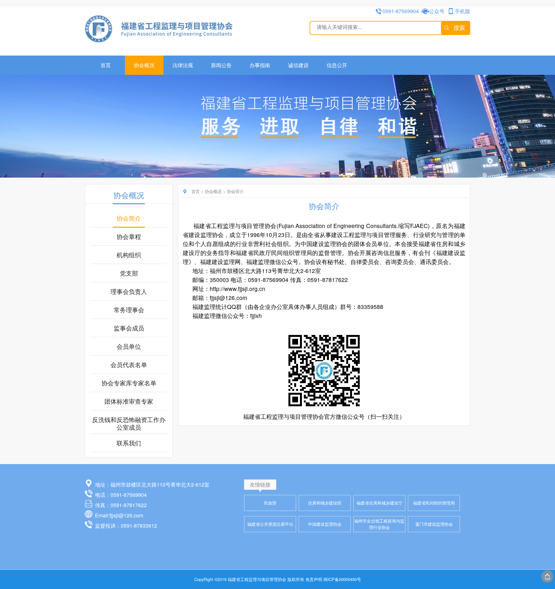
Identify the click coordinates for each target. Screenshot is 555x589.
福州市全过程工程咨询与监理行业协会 (379, 524)
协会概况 (144, 65)
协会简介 (129, 218)
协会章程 (129, 236)
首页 (106, 65)
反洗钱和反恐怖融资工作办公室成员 (128, 423)
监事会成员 (129, 328)
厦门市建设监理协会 (434, 524)
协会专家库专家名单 (128, 383)
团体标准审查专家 (128, 401)
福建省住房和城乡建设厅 (379, 503)
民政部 (270, 503)
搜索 (459, 28)
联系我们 (129, 443)
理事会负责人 (128, 291)
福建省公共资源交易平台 (270, 524)
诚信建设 (298, 65)
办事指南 (260, 65)
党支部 (129, 273)
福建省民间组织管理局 (434, 503)
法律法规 (182, 65)
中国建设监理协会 (324, 524)
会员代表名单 (128, 364)
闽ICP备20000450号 (342, 579)
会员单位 (129, 346)
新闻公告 (221, 65)
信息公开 (337, 65)
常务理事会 (129, 309)
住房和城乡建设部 (324, 503)
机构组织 (129, 255)
